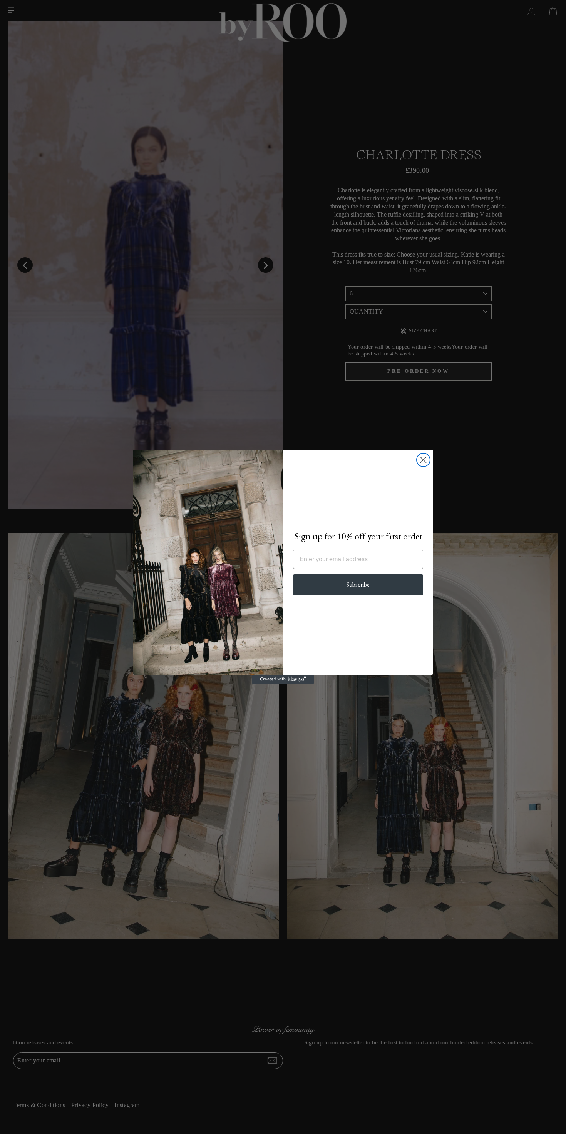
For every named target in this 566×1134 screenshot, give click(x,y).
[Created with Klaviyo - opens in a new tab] (283, 679)
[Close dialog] (423, 460)
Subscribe (358, 584)
